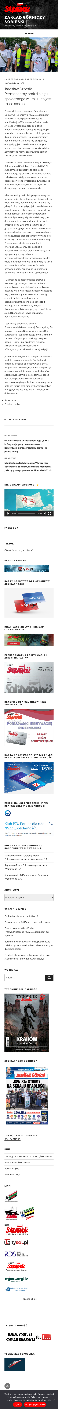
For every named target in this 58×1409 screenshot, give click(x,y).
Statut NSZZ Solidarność (17, 1162)
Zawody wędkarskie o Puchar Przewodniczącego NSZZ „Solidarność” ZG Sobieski (26, 932)
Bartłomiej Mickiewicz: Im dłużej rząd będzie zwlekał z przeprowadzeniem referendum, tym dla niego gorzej (28, 945)
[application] (29, 502)
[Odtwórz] (8, 513)
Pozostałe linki (29, 1299)
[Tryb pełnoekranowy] (49, 513)
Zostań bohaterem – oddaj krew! (21, 916)
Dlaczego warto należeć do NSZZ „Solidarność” (28, 1156)
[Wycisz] (44, 513)
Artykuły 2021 (17, 420)
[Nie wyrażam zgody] (54, 1399)
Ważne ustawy (12, 1174)
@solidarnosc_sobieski (18, 550)
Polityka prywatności (35, 1404)
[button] (29, 503)
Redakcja (38, 79)
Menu (30, 33)
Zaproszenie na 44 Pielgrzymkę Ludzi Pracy (27, 922)
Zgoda (18, 1404)
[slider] (26, 513)
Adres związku (11, 1168)
